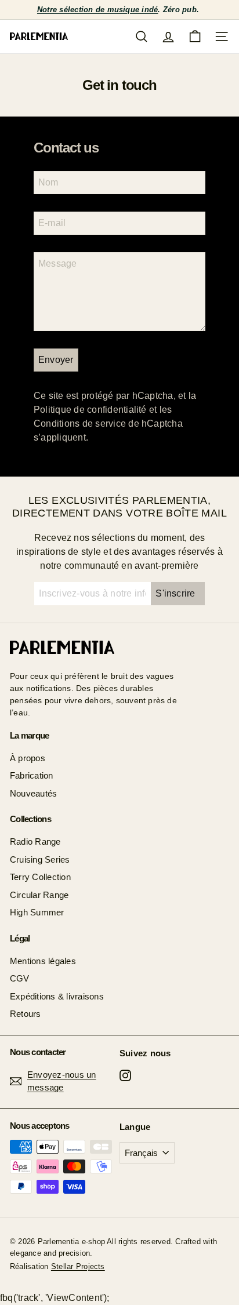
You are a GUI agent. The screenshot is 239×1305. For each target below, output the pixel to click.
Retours (25, 1014)
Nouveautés (33, 793)
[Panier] (195, 36)
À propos (27, 758)
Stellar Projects (78, 1266)
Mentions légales (43, 961)
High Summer (37, 912)
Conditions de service (80, 423)
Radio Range (35, 841)
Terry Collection (40, 877)
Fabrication (31, 775)
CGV (20, 978)
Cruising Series (40, 859)
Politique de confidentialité (90, 410)
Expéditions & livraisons (57, 996)
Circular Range (39, 895)
